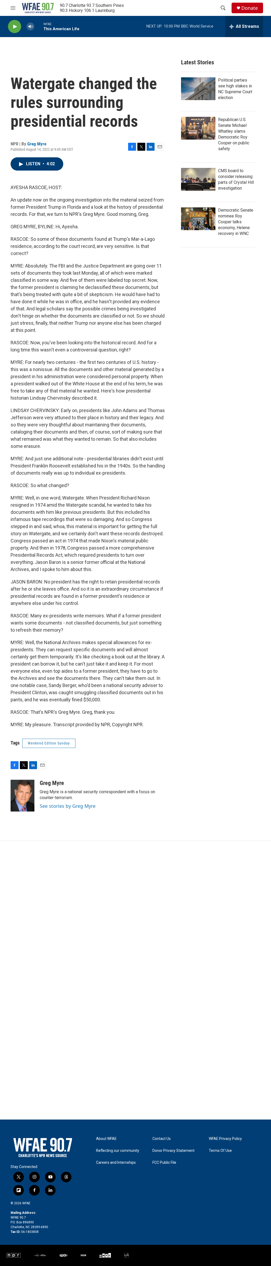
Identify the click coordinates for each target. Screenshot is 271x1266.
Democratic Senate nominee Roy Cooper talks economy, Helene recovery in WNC (235, 222)
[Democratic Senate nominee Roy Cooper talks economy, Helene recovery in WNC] (198, 218)
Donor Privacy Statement (173, 1151)
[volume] (30, 27)
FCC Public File (164, 1163)
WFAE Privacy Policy (225, 1139)
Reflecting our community (117, 1151)
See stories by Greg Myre (68, 806)
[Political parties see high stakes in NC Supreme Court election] (198, 88)
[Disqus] (135, 912)
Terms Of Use (220, 1151)
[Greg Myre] (22, 796)
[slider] (39, 26)
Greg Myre (36, 143)
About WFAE (106, 1139)
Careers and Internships (116, 1163)
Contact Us (161, 1139)
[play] (14, 27)
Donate (249, 8)
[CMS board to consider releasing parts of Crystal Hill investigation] (198, 179)
